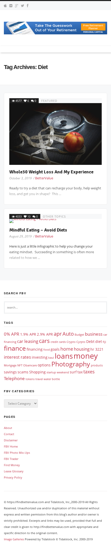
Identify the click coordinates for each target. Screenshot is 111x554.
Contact (9, 434)
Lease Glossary (13, 471)
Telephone (14, 378)
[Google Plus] (16, 5)
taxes (89, 371)
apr (58, 333)
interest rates (17, 357)
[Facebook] (27, 5)
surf (73, 372)
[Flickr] (10, 5)
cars (44, 341)
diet (98, 341)
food (46, 349)
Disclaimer (11, 440)
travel (39, 379)
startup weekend (57, 372)
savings (10, 372)
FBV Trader (11, 459)
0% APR (11, 334)
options (44, 365)
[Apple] (5, 5)
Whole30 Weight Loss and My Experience (51, 172)
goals (55, 349)
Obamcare (30, 365)
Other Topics (54, 216)
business (93, 334)
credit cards (58, 342)
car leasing (27, 341)
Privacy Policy (13, 477)
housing (82, 349)
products (97, 365)
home (66, 348)
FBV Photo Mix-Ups (17, 453)
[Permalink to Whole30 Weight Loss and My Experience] (55, 134)
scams (23, 372)
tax (80, 372)
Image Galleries (14, 539)
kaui (51, 357)
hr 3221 (97, 349)
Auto (68, 333)
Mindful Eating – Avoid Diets (38, 230)
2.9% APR (45, 334)
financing (35, 349)
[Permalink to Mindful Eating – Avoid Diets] (55, 221)
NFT (19, 365)
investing (39, 357)
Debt (90, 341)
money (86, 356)
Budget (79, 334)
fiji (104, 342)
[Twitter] (22, 5)
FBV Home (11, 446)
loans (64, 356)
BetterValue (44, 178)
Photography (70, 363)
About (8, 428)
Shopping (37, 372)
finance (15, 348)
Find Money (12, 465)
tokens (30, 379)
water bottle (52, 379)
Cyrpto (80, 342)
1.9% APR (28, 334)
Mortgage (10, 365)
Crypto (71, 342)
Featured (49, 101)
